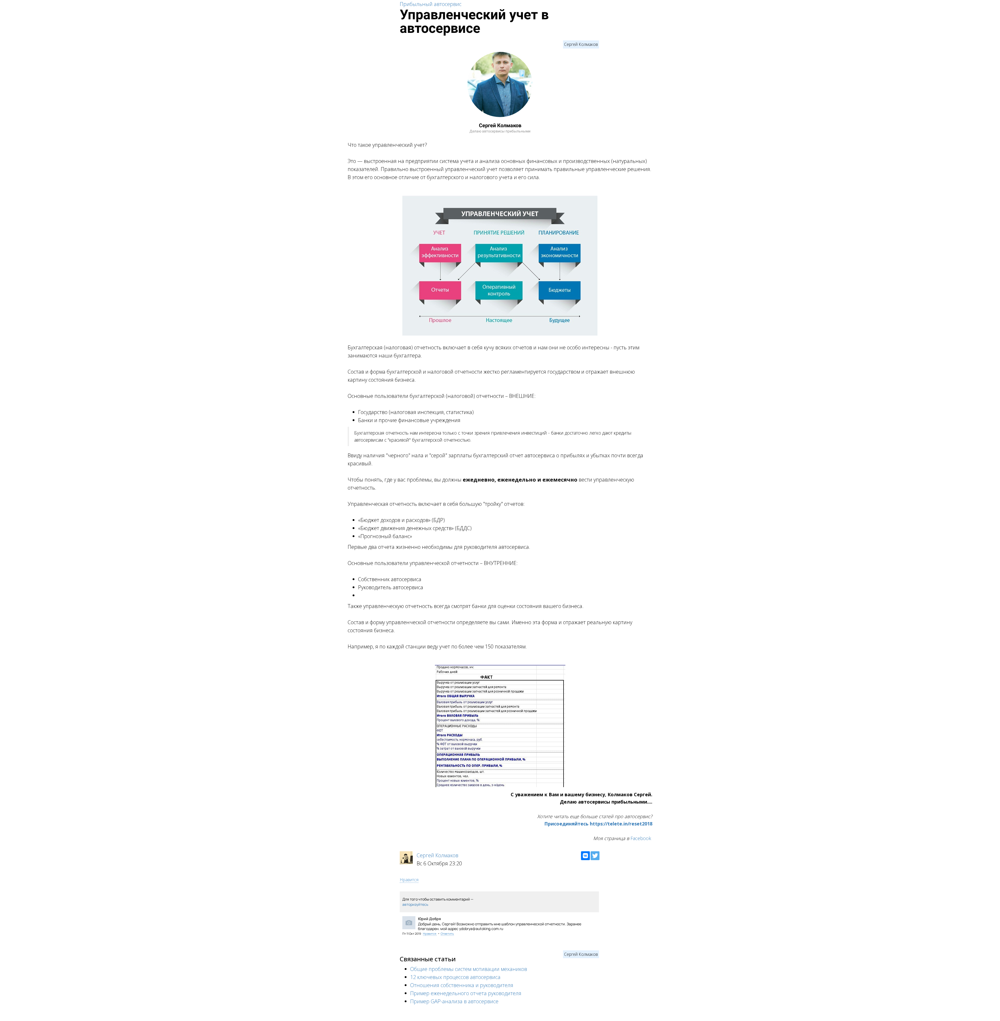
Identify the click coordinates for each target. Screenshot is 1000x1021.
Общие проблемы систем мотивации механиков (468, 969)
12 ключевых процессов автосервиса (455, 977)
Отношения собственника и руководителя (461, 985)
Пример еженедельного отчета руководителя (465, 993)
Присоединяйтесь (566, 824)
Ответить (447, 933)
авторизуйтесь (415, 904)
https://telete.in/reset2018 (621, 824)
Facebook (640, 838)
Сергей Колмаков (581, 44)
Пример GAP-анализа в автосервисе (454, 1001)
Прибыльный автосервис (430, 4)
